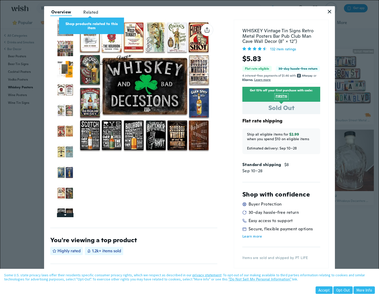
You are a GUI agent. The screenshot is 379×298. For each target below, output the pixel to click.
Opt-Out (343, 290)
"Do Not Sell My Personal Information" (259, 279)
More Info (364, 290)
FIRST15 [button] (281, 96)
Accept (324, 290)
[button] (329, 11)
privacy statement (206, 275)
